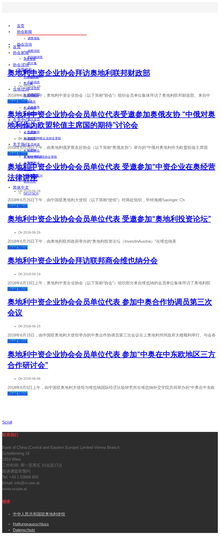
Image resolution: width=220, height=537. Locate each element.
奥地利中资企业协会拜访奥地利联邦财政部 (79, 73)
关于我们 (21, 144)
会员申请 (34, 144)
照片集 (32, 63)
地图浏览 (34, 50)
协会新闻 (24, 32)
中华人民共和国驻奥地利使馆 (39, 514)
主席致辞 (30, 150)
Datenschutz (24, 530)
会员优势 (30, 132)
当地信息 (21, 89)
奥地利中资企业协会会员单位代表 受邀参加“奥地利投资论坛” (109, 218)
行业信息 (34, 82)
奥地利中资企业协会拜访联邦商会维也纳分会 (83, 260)
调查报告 (34, 38)
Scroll (7, 422)
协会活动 (24, 44)
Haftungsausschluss (31, 524)
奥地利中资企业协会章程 (44, 138)
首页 (20, 26)
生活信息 (30, 107)
